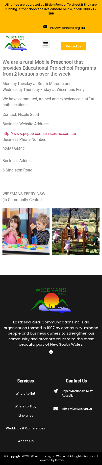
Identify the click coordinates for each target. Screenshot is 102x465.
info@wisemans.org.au (67, 28)
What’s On (26, 441)
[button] (46, 44)
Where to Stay (25, 406)
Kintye (59, 460)
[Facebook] (51, 352)
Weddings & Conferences (25, 428)
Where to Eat (25, 393)
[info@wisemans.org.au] (45, 26)
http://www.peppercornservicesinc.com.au (39, 133)
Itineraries (25, 415)
